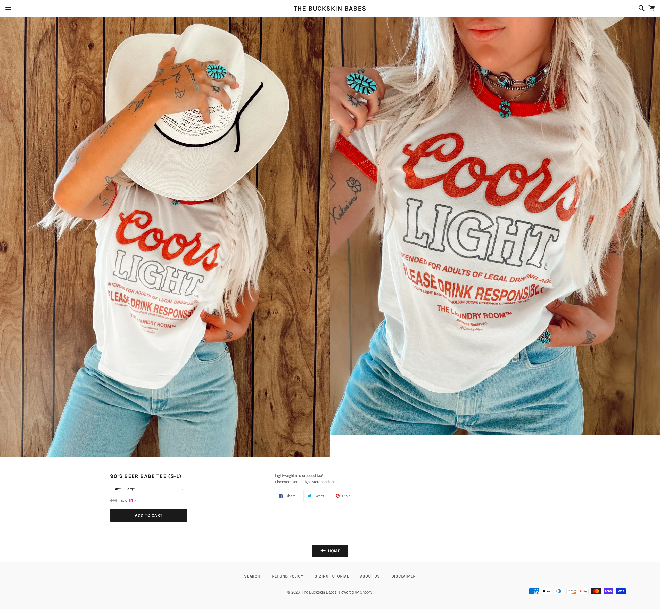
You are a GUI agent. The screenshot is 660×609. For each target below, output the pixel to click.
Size (117, 489)
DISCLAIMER (403, 576)
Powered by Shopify (356, 592)
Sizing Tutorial (332, 576)
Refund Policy (287, 576)
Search (252, 576)
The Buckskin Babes (330, 8)
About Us (370, 576)
